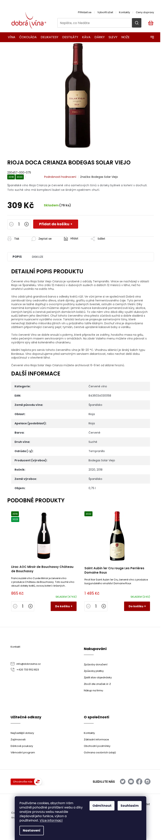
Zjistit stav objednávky (98, 677)
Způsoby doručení (95, 664)
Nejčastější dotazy (22, 733)
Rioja (92, 414)
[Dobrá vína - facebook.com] (139, 781)
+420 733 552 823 (27, 669)
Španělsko (95, 405)
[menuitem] (10, 37)
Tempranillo (97, 451)
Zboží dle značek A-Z (97, 684)
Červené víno (98, 386)
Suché (93, 442)
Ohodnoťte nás (22, 781)
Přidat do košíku (54, 224)
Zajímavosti (18, 739)
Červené (94, 433)
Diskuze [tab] (37, 257)
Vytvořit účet (105, 12)
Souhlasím (130, 805)
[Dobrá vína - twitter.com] (123, 781)
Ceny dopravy (145, 12)
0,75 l (92, 488)
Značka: (99, 177)
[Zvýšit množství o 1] (26, 224)
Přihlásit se (84, 12)
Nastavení (31, 830)
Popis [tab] (17, 257)
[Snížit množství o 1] (11, 224)
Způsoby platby (94, 671)
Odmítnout (102, 805)
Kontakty (124, 12)
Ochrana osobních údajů (100, 752)
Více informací (51, 820)
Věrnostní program (23, 752)
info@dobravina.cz (28, 664)
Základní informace (96, 739)
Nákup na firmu (93, 690)
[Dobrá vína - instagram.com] (147, 781)
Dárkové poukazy (22, 746)
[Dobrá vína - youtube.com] (131, 781)
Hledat (136, 23)
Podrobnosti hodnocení (60, 177)
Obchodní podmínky (97, 746)
